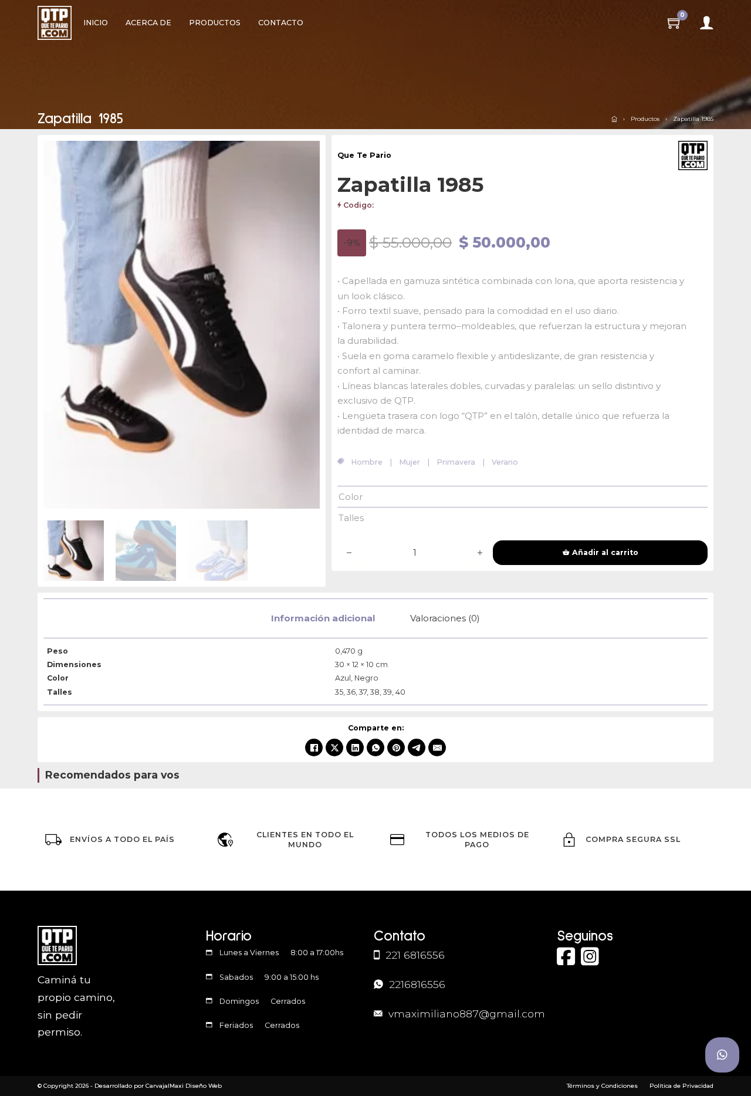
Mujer (409, 462)
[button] (304, 157)
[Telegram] (416, 747)
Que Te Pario (364, 155)
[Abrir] (706, 23)
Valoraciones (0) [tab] (445, 618)
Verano (505, 462)
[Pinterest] (396, 747)
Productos (215, 22)
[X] (334, 747)
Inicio (95, 22)
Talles (351, 517)
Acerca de (148, 22)
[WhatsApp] (375, 747)
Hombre (367, 462)
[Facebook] (314, 747)
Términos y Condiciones (602, 1086)
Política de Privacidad (681, 1086)
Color (351, 496)
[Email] (437, 747)
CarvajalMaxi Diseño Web (184, 1086)
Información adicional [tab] (323, 618)
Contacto (280, 22)
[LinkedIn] (355, 747)
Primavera (456, 462)
